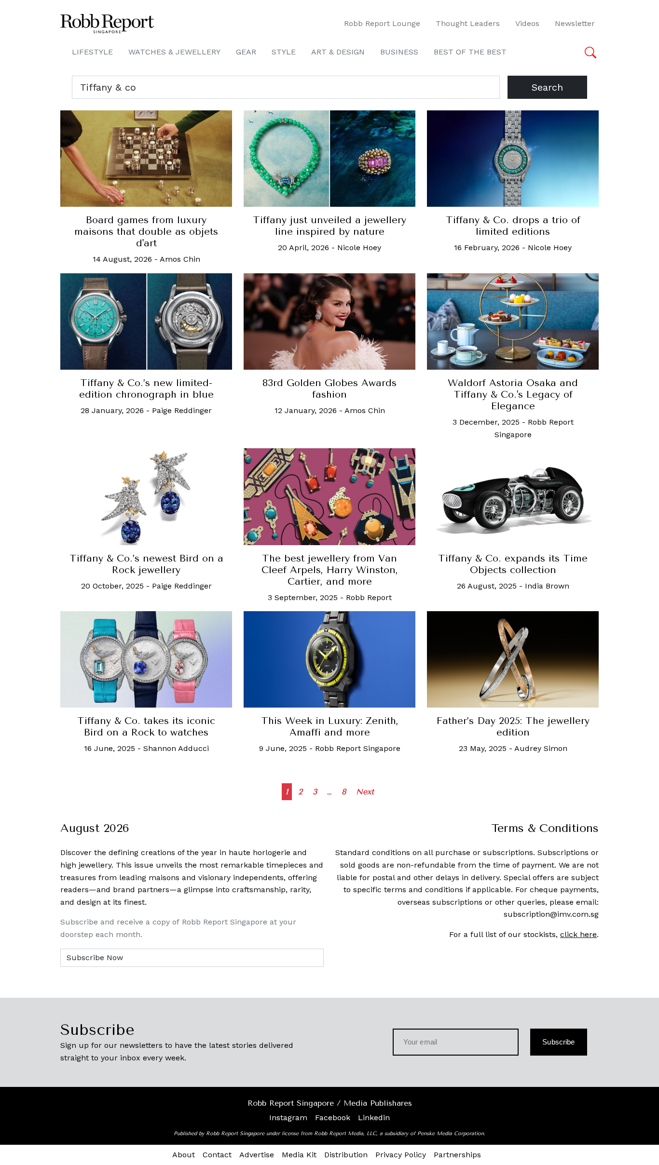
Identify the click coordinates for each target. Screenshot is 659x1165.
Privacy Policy (400, 1154)
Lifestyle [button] (92, 51)
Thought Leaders (468, 23)
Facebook (332, 1117)
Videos (527, 23)
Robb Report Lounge (382, 23)
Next (365, 791)
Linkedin (374, 1117)
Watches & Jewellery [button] (174, 51)
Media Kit (299, 1154)
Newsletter (575, 23)
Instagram (288, 1117)
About (183, 1154)
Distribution (346, 1154)
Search (547, 87)
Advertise (256, 1154)
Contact (217, 1154)
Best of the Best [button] (470, 51)
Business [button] (399, 51)
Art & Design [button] (338, 51)
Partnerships (457, 1154)
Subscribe (558, 1042)
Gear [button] (246, 51)
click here (578, 934)
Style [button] (284, 51)
